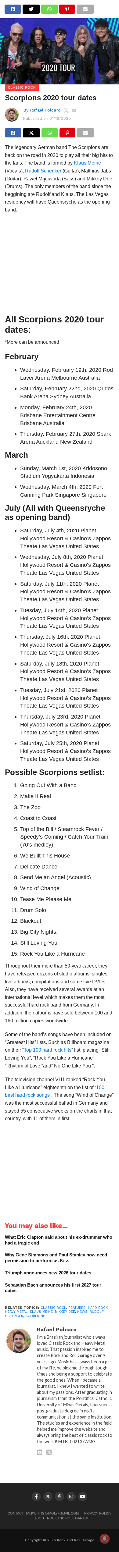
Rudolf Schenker (43, 170)
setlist (91, 772)
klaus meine (41, 1312)
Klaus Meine (87, 162)
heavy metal (16, 1312)
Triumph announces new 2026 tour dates (48, 1272)
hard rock (98, 1308)
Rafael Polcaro (45, 110)
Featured (77, 1308)
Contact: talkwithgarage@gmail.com (43, 1513)
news (82, 1312)
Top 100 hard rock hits (47, 1050)
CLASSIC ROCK (53, 1308)
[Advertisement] (59, 265)
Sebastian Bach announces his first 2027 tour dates (53, 1287)
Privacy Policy (97, 1513)
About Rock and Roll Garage (61, 1518)
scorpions (35, 1316)
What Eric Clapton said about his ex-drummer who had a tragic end (58, 1239)
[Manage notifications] (105, 1538)
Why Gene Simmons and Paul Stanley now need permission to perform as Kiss (56, 1257)
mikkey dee (65, 1312)
